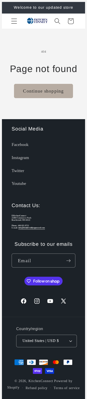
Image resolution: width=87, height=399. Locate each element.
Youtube (19, 183)
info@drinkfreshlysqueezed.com (31, 228)
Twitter (18, 170)
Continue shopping (43, 91)
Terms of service (67, 388)
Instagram (20, 157)
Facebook (20, 144)
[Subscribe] (68, 261)
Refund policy (37, 388)
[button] (14, 21)
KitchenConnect (41, 381)
